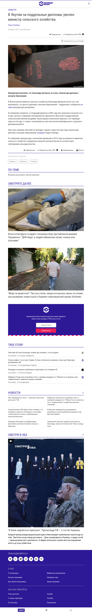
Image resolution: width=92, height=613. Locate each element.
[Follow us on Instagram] (26, 559)
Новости (12, 10)
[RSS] (36, 559)
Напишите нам (52, 577)
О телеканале (13, 573)
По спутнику (12, 602)
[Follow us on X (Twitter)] (15, 559)
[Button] (55, 34)
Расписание (51, 602)
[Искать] (70, 610)
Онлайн (50, 594)
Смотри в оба (17, 435)
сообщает (41, 133)
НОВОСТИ (14, 392)
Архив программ (53, 582)
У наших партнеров (15, 598)
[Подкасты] (41, 559)
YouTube (50, 598)
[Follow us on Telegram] (31, 559)
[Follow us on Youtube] (21, 559)
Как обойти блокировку (17, 582)
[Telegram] (46, 610)
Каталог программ (15, 577)
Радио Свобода (14, 25)
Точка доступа (13, 594)
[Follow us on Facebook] (10, 559)
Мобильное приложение (56, 573)
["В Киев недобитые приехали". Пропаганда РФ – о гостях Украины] (46, 483)
